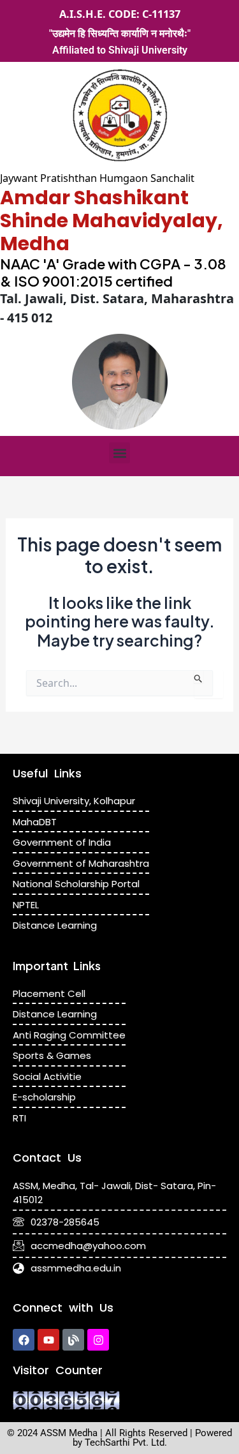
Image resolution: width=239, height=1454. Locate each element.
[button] (119, 452)
